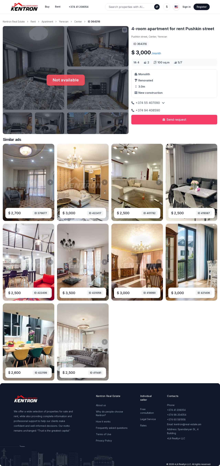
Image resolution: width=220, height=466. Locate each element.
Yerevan (63, 21)
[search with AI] (157, 7)
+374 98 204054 (176, 414)
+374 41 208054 (79, 6)
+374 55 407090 (148, 103)
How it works (103, 421)
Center (78, 21)
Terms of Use (103, 434)
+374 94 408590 (148, 110)
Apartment (47, 21)
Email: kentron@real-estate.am (184, 424)
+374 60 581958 (176, 419)
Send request (176, 119)
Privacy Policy (104, 440)
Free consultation (147, 411)
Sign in (187, 6)
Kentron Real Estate (14, 21)
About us (101, 405)
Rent (33, 21)
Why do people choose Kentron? (109, 413)
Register (202, 6)
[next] (50, 182)
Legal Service (148, 419)
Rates (143, 425)
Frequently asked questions (112, 427)
